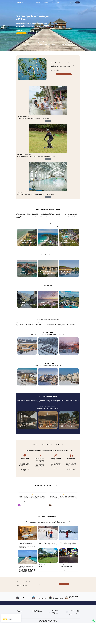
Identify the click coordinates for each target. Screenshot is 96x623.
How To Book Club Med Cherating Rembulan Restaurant (73, 598)
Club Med (37, 2)
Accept (5, 619)
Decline (9, 619)
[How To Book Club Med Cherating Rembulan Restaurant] (66, 597)
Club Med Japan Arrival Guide (46, 542)
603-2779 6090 (55, 610)
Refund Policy (18, 613)
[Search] (70, 2)
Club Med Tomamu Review (24, 597)
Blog (52, 2)
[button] (80, 498)
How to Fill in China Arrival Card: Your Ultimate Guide (41, 598)
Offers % (77, 2)
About (58, 2)
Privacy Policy (18, 610)
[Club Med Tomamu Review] (17, 597)
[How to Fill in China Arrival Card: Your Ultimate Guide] (33, 597)
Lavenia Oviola (55, 504)
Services (45, 2)
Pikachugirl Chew (25, 504)
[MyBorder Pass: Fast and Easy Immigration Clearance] (50, 597)
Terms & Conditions (19, 611)
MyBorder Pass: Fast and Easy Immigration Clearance (58, 598)
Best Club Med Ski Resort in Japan (68, 542)
